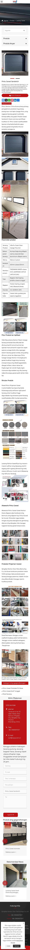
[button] (5, 841)
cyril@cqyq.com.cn (14, 738)
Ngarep (6, 20)
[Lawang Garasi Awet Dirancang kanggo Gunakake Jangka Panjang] (15, 875)
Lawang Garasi (20, 20)
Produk (12, 20)
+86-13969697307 (14, 730)
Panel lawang (7, 694)
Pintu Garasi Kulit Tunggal (11, 691)
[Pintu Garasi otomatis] (15, 833)
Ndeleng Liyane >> (11, 852)
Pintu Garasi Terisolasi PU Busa (12, 22)
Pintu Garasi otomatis (13, 848)
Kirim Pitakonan (16, 95)
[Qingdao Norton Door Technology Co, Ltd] (15, 1)
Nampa (17, 946)
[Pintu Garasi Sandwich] (15, 63)
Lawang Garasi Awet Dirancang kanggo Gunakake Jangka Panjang (14, 892)
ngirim (10, 815)
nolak (8, 946)
